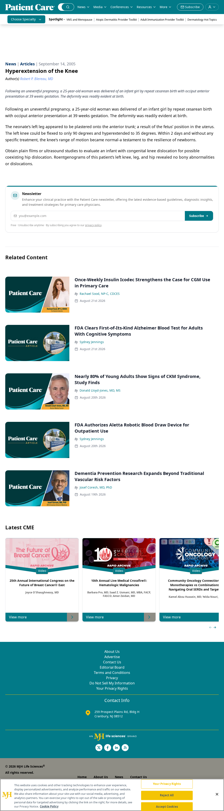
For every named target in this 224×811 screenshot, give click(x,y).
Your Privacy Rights (112, 688)
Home (82, 777)
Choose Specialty (23, 19)
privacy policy (93, 225)
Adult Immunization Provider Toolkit (162, 19)
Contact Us (112, 662)
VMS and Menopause (79, 19)
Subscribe (196, 216)
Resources (144, 7)
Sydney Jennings (92, 342)
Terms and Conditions (112, 672)
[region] (112, 795)
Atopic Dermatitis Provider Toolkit (116, 19)
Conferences (119, 7)
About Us (112, 651)
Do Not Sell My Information (112, 683)
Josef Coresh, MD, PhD (96, 487)
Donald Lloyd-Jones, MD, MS (100, 390)
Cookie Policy (49, 806)
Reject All (167, 795)
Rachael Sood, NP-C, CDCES (100, 294)
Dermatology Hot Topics (202, 19)
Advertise (112, 656)
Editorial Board (112, 667)
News (81, 7)
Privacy (112, 677)
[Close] (217, 794)
